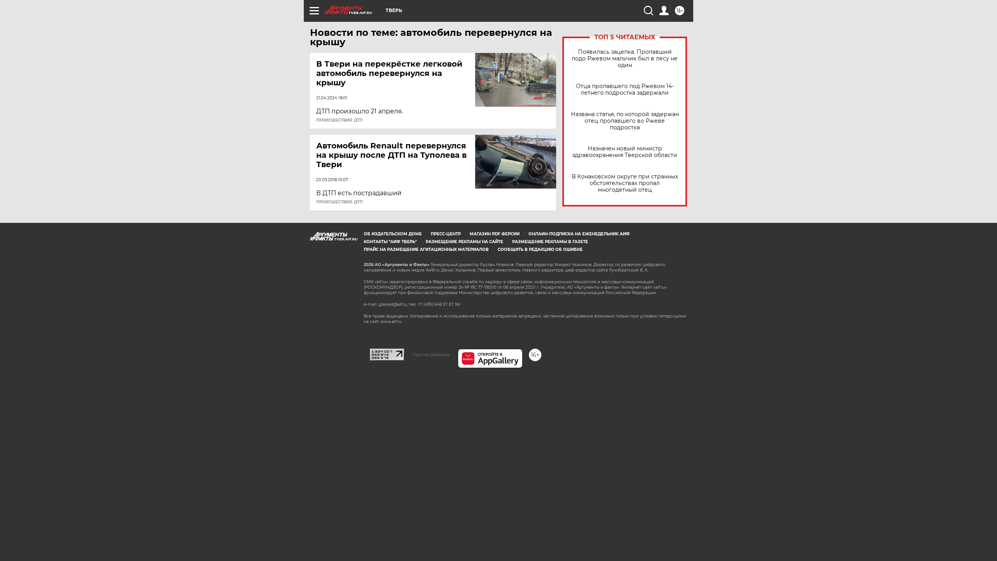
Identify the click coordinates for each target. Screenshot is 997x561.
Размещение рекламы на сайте (464, 241)
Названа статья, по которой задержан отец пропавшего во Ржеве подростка (625, 121)
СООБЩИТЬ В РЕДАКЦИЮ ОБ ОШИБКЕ (540, 249)
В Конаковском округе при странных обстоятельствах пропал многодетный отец (625, 183)
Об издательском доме (393, 233)
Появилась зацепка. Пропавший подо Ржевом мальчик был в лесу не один (625, 59)
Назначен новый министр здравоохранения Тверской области (624, 152)
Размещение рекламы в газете (550, 241)
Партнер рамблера (430, 354)
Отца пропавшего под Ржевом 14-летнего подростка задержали (625, 89)
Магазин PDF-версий (495, 233)
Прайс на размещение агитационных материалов (426, 249)
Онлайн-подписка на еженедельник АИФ (579, 233)
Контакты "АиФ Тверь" (390, 241)
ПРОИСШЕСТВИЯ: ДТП (339, 120)
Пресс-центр (446, 233)
